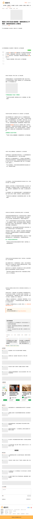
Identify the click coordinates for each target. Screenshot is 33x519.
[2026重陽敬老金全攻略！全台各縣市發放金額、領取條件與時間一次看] (5, 456)
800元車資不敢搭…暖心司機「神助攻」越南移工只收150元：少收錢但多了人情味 (19, 445)
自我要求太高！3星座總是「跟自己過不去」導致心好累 (17, 355)
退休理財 (4, 5)
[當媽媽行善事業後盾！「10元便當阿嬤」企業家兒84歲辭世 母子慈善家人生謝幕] (5, 430)
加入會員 (6, 513)
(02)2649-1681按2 (17, 509)
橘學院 (28, 5)
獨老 (22, 334)
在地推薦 (12, 5)
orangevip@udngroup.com (9, 509)
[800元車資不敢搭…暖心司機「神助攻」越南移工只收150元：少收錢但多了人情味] (5, 446)
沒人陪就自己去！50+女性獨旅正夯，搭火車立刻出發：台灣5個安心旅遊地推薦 (19, 471)
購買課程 (26, 2)
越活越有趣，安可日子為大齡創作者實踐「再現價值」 (17, 350)
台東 (29, 334)
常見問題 (18, 513)
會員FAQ (10, 512)
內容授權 (14, 511)
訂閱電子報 (14, 513)
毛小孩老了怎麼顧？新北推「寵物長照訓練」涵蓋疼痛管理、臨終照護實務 (19, 477)
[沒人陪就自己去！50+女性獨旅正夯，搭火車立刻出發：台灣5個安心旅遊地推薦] (5, 472)
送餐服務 (26, 334)
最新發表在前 (28, 499)
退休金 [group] (7, 8)
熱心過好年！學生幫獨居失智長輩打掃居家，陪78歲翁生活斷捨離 (19, 439)
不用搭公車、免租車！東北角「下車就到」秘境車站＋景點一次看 (19, 460)
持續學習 (8, 5)
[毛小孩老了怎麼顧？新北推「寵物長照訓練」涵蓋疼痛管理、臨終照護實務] (5, 478)
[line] (30, 507)
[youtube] (31, 507)
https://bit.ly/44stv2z (22, 310)
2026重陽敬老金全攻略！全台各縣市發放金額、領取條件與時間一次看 (19, 455)
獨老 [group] (17, 8)
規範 (2, 495)
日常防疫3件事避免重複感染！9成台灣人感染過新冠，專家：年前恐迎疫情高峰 (19, 372)
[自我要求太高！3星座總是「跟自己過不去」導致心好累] (5, 357)
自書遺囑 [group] (10, 8)
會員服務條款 (23, 513)
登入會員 (10, 513)
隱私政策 (27, 513)
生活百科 (17, 5)
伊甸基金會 (8, 334)
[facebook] (28, 507)
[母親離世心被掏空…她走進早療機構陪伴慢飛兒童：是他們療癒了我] (5, 414)
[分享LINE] (3, 55)
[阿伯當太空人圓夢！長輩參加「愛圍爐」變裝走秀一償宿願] (5, 368)
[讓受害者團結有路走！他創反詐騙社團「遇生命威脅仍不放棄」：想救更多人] (5, 425)
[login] (28, 2)
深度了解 (7, 400)
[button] (30, 2)
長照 (7, 336)
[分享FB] (3, 52)
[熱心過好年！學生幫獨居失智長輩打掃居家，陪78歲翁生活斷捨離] (5, 441)
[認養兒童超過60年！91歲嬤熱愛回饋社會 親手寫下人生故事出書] (5, 409)
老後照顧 (18, 334)
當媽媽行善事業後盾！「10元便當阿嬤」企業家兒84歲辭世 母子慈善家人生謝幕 (19, 429)
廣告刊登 (10, 511)
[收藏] (3, 61)
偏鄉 (15, 334)
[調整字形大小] (3, 63)
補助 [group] (14, 8)
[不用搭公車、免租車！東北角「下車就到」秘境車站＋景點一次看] (5, 462)
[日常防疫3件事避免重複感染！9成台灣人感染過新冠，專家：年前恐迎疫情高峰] (5, 373)
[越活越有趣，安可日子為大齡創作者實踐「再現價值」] (5, 352)
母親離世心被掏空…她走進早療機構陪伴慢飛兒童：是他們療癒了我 (19, 413)
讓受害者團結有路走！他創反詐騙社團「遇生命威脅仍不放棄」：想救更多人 (19, 424)
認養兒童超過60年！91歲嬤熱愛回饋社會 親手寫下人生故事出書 (19, 407)
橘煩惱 (24, 5)
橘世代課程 (6, 512)
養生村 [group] (3, 8)
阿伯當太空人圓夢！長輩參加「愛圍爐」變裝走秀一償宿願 (18, 366)
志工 (12, 334)
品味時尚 (21, 5)
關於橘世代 (6, 511)
